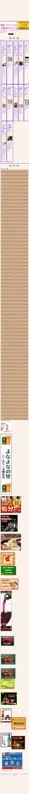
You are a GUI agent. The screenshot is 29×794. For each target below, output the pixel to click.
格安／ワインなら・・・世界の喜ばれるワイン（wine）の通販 (14, 28)
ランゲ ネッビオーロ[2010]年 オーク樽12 (15, 92)
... (3, 82)
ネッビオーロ (3, 32)
